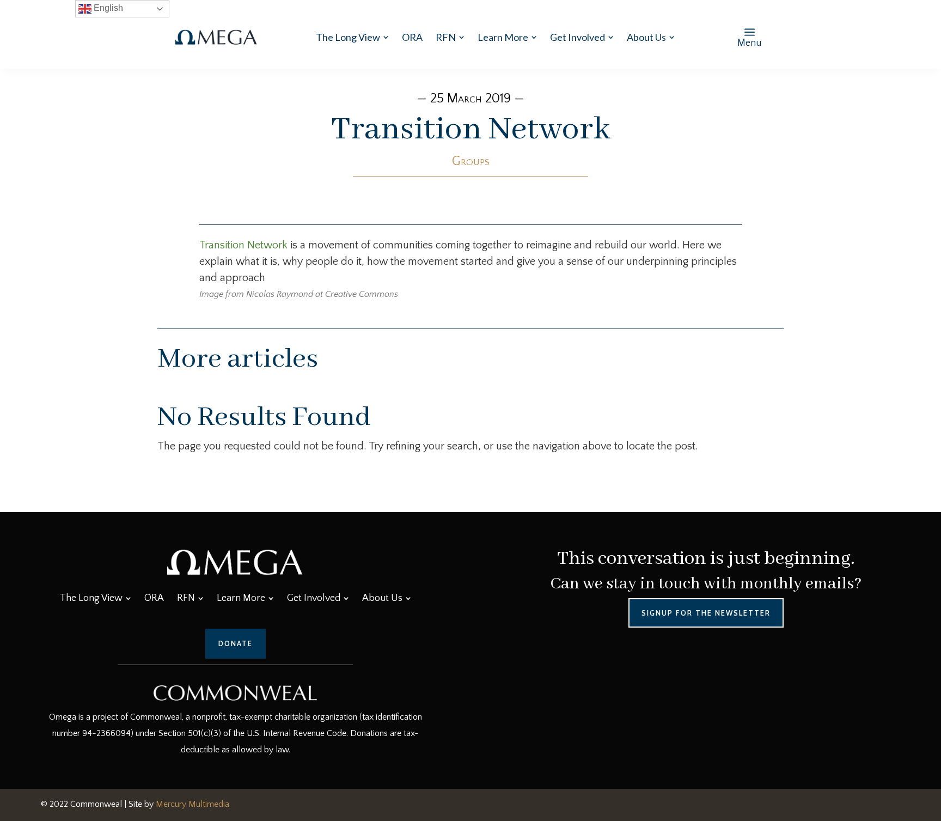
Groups (471, 161)
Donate (235, 643)
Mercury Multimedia (192, 804)
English (107, 8)
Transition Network (243, 245)
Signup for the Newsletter (706, 613)
